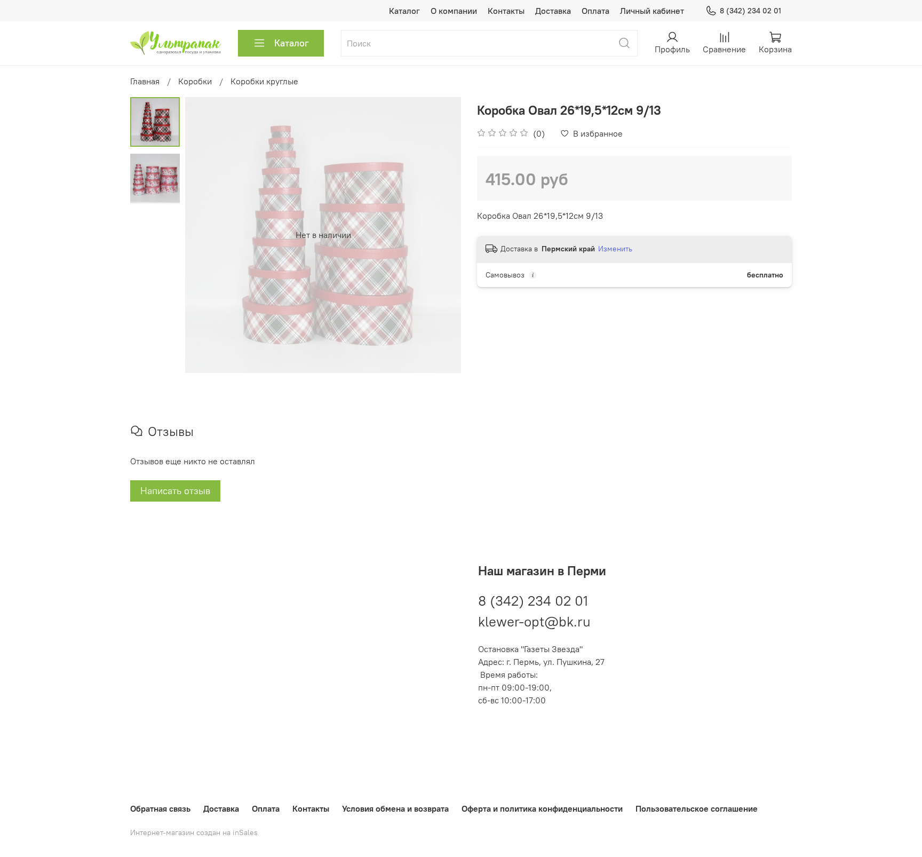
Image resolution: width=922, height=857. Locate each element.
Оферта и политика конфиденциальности (542, 808)
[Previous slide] (206, 235)
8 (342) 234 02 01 (750, 10)
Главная (145, 81)
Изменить (615, 248)
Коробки (195, 81)
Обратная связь (160, 808)
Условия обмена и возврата (395, 808)
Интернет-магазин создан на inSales (194, 832)
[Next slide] (439, 235)
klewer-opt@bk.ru (534, 621)
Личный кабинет (652, 10)
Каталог (404, 10)
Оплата (595, 10)
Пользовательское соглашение (696, 808)
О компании (454, 10)
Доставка (553, 10)
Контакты (506, 10)
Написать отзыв (175, 491)
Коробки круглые (264, 81)
